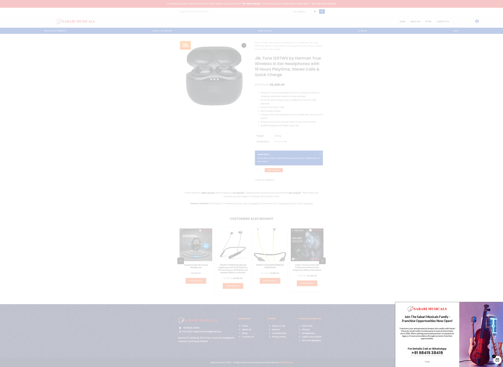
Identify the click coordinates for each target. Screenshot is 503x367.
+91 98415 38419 (427, 353)
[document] (251, 183)
